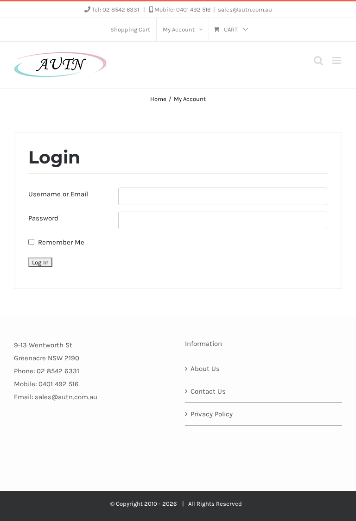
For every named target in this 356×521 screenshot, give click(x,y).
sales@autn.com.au (245, 9)
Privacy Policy (212, 414)
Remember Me (61, 242)
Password (43, 218)
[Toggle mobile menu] (337, 60)
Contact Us (208, 391)
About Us (205, 368)
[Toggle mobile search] (318, 60)
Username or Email (58, 194)
